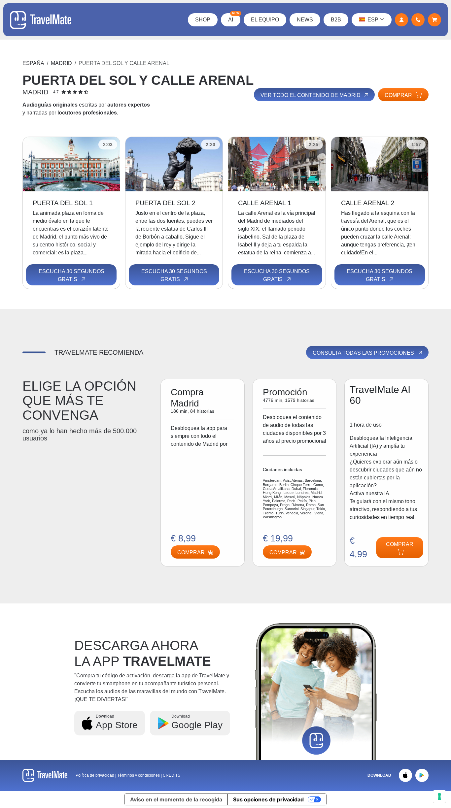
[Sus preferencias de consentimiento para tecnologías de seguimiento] (439, 796)
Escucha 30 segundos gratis (71, 275)
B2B (336, 19)
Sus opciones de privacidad (268, 799)
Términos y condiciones (139, 775)
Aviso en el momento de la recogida (176, 799)
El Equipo (265, 19)
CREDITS (171, 775)
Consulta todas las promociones (364, 353)
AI (233, 17)
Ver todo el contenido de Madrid (311, 95)
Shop (202, 19)
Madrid (61, 63)
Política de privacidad (95, 775)
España (33, 63)
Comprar (399, 95)
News (305, 19)
